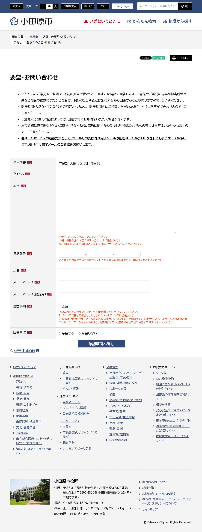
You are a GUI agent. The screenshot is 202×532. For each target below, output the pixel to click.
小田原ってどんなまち (77, 448)
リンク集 (161, 372)
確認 (65, 306)
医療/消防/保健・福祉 (123, 383)
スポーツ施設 (118, 388)
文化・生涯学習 (26, 427)
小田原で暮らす (23, 376)
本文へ (16, 6)
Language (122, 6)
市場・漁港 (116, 422)
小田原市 (31, 21)
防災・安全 (23, 393)
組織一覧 (148, 487)
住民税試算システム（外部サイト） (172, 438)
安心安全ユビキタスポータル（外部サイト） (173, 412)
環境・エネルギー (27, 404)
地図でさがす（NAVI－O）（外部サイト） (173, 386)
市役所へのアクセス (155, 482)
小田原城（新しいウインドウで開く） (80, 380)
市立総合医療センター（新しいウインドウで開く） (34, 441)
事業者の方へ (71, 402)
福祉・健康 (23, 398)
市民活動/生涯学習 (122, 417)
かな (101, 6)
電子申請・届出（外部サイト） (174, 420)
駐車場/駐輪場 (119, 434)
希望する (67, 333)
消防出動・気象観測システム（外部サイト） (173, 428)
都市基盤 (22, 416)
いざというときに (24, 367)
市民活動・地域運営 (29, 421)
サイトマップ (150, 509)
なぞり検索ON (24, 350)
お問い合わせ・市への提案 (159, 493)
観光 (66, 372)
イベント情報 (71, 388)
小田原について (70, 421)
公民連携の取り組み (76, 413)
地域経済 (22, 410)
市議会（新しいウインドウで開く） (80, 434)
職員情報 (69, 442)
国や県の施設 (118, 440)
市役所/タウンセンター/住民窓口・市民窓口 (126, 375)
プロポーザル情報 (74, 407)
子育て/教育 (117, 411)
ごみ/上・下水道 (119, 405)
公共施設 (112, 367)
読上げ (88, 6)
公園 (112, 394)
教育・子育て (24, 387)
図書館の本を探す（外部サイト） (173, 396)
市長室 (67, 426)
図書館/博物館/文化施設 (125, 400)
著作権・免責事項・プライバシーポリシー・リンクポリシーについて (166, 501)
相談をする (163, 404)
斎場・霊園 (116, 428)
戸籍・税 (21, 381)
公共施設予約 (165, 378)
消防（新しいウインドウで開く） (33, 451)
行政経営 (22, 433)
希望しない (89, 333)
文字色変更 (70, 6)
